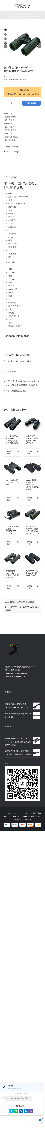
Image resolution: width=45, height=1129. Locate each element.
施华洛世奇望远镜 (25, 602)
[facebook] (6, 684)
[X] (15, 161)
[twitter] (10, 684)
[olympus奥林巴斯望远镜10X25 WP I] (12, 468)
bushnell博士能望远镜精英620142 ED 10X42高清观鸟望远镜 (32, 484)
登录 (11, 391)
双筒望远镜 (16, 607)
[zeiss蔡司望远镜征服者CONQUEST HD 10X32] (12, 514)
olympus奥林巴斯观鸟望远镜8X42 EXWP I (32, 573)
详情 (17, 451)
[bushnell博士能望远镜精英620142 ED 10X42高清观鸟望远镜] (32, 468)
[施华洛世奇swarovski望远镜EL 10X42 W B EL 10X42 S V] (32, 514)
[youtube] (19, 684)
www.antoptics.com (17, 677)
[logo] (23, 4)
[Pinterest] (24, 161)
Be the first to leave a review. (15, 79)
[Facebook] (5, 161)
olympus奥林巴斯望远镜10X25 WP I (12, 482)
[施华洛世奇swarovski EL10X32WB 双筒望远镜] (12, 558)
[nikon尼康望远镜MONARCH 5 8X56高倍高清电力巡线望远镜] (12, 424)
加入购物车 (31, 103)
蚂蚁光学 (36, 813)
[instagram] (15, 684)
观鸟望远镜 (28, 607)
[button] (22, 146)
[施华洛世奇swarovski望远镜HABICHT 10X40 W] (32, 424)
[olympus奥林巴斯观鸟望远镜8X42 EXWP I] (32, 558)
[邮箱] (34, 161)
